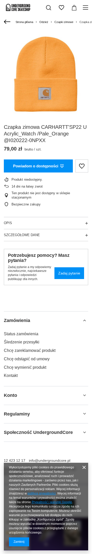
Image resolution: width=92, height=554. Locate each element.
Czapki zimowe (63, 22)
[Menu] (86, 7)
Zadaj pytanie (69, 273)
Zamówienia (17, 320)
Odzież (43, 22)
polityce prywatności (42, 493)
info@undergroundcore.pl (49, 460)
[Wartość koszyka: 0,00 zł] (74, 7)
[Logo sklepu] (18, 8)
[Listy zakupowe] (61, 7)
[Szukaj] (48, 7)
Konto (10, 395)
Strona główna (24, 22)
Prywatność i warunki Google (52, 502)
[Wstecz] (8, 22)
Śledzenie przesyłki (21, 342)
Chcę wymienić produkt (25, 367)
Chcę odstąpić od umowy (27, 359)
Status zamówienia (21, 334)
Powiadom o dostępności (35, 166)
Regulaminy (17, 414)
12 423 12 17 (14, 460)
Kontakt (11, 375)
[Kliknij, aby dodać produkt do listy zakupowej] (81, 165)
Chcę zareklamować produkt (29, 350)
